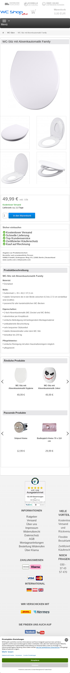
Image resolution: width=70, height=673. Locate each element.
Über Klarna (32, 550)
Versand (31, 520)
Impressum (31, 528)
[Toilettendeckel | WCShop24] (13, 12)
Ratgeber (31, 516)
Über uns (31, 524)
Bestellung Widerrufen (32, 546)
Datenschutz (31, 535)
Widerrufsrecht (31, 531)
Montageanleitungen (32, 542)
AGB (32, 539)
